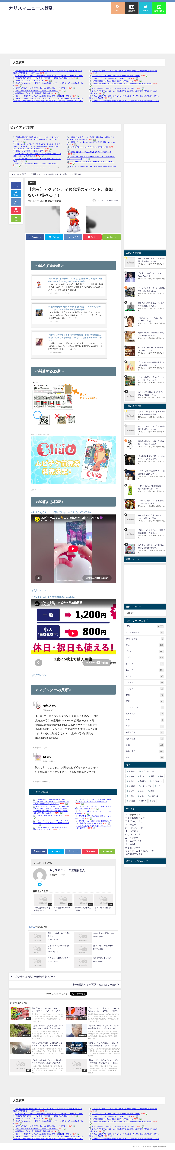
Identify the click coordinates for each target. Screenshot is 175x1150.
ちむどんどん (146, 786)
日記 (144, 726)
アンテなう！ (131, 824)
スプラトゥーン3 (147, 771)
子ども (142, 776)
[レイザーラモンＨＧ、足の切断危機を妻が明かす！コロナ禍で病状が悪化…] (130, 262)
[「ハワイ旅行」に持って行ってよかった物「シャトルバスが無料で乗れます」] (130, 381)
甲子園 (131, 796)
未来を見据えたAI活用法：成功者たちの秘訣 (94, 984)
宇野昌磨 (132, 801)
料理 (144, 720)
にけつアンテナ (133, 834)
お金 (144, 645)
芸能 (144, 745)
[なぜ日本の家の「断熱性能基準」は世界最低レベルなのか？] (130, 336)
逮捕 (152, 776)
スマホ (131, 776)
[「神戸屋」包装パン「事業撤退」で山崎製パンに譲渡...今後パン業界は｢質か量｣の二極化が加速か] (130, 504)
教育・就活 (144, 714)
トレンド (144, 664)
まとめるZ (130, 844)
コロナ (142, 796)
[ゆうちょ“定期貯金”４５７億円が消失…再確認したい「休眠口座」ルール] (130, 396)
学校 (161, 776)
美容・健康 (144, 739)
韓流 (144, 757)
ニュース (144, 670)
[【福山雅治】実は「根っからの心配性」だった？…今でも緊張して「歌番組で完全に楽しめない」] (130, 460)
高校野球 (143, 781)
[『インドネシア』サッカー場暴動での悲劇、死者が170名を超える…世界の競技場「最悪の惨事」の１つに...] (130, 292)
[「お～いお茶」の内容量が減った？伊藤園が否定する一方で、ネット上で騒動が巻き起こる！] (130, 489)
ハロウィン (155, 796)
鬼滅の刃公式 (49, 705)
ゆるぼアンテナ (133, 847)
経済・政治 (144, 732)
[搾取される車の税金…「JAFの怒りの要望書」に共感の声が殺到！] (130, 307)
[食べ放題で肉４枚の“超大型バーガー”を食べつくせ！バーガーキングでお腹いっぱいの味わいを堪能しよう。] (130, 351)
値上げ (131, 781)
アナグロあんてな (134, 821)
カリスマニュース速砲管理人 (107, 200)
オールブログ (131, 831)
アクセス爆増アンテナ (136, 818)
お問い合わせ (144, 639)
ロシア (131, 791)
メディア (144, 682)
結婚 (153, 801)
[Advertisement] (87, 34)
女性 (144, 695)
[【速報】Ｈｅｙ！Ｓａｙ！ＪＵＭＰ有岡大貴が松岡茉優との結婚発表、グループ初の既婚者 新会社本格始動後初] (130, 415)
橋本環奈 (132, 786)
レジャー (144, 689)
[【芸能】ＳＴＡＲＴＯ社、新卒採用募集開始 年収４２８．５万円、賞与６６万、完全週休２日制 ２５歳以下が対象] (130, 534)
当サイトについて (144, 707)
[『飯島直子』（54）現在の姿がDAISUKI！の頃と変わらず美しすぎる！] (130, 321)
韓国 (152, 791)
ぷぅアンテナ (131, 838)
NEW (32, 183)
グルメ (144, 651)
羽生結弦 (132, 771)
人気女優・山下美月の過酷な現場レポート (34, 976)
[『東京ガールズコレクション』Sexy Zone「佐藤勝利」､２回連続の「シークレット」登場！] (130, 277)
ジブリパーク (157, 781)
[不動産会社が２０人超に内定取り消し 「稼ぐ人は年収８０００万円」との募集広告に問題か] (130, 445)
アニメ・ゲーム (144, 632)
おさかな (47, 757)
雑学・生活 (144, 751)
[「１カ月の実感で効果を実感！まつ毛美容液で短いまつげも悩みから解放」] (130, 366)
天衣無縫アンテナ (134, 854)
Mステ (143, 801)
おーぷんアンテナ (134, 828)
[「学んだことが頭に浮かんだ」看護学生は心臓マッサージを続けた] (130, 475)
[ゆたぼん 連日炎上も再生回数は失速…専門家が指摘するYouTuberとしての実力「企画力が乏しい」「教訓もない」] (130, 549)
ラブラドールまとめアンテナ (139, 851)
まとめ (144, 676)
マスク (142, 791)
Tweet (16, 195)
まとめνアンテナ (133, 841)
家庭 (144, 701)
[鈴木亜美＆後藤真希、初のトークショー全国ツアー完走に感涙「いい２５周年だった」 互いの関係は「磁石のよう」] (130, 519)
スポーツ (144, 657)
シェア (16, 187)
